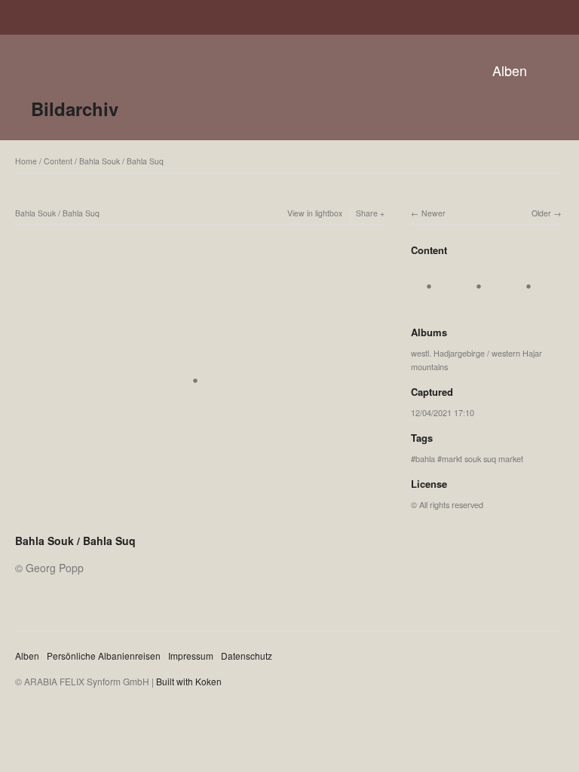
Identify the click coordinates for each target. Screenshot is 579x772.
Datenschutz (246, 655)
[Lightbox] (199, 520)
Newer (433, 213)
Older (541, 213)
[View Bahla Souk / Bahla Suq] (433, 302)
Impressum (190, 655)
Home (26, 161)
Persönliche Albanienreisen (104, 655)
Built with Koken (189, 681)
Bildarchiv (74, 108)
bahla (425, 458)
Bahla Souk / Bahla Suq (121, 161)
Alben (509, 70)
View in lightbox (314, 213)
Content (58, 161)
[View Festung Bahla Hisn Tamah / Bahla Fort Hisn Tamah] (533, 302)
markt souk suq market (482, 458)
